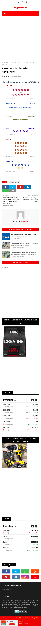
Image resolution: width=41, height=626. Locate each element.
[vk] (16, 577)
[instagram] (22, 2)
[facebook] (15, 2)
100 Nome (6, 76)
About (20, 623)
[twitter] (18, 2)
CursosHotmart (6, 590)
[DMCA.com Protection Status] (21, 612)
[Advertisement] (20, 37)
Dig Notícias (20, 7)
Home (15, 623)
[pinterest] (26, 2)
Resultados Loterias (16, 62)
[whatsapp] (25, 571)
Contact (26, 623)
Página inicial (5, 62)
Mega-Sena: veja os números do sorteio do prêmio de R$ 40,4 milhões (24, 244)
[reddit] (35, 571)
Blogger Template (16, 618)
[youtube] (35, 577)
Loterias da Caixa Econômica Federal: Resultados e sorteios (23, 235)
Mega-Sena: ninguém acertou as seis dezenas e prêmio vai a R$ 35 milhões (23, 253)
